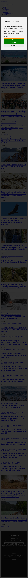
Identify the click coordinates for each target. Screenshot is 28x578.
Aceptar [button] (14, 39)
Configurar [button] (14, 45)
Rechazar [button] (14, 42)
